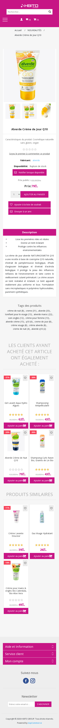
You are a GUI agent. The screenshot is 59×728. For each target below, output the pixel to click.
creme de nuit (19, 328)
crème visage (17, 325)
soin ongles (13, 318)
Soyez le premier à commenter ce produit (29, 153)
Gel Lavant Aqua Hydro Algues (16, 404)
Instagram (33, 681)
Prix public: (24, 180)
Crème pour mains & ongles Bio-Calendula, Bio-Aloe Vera (16, 591)
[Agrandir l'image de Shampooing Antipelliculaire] (42, 386)
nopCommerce (35, 723)
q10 (27, 321)
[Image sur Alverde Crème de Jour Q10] (12, 111)
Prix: (27, 186)
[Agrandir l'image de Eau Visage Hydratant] (42, 516)
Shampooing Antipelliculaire (42, 404)
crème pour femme (35, 318)
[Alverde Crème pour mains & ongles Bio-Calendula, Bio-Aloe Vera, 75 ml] (16, 571)
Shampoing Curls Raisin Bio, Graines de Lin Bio (42, 459)
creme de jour (41, 321)
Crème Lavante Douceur (15, 534)
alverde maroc (41, 314)
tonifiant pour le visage (16, 314)
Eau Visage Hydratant (42, 533)
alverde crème (13, 321)
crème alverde (36, 325)
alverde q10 (37, 328)
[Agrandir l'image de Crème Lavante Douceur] (16, 516)
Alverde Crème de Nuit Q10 (16, 459)
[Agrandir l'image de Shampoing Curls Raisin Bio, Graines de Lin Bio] (42, 441)
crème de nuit (14, 310)
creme (29, 310)
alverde (36, 160)
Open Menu (5, 20)
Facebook (26, 681)
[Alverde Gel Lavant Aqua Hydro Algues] (16, 386)
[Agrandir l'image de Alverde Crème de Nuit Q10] (16, 441)
